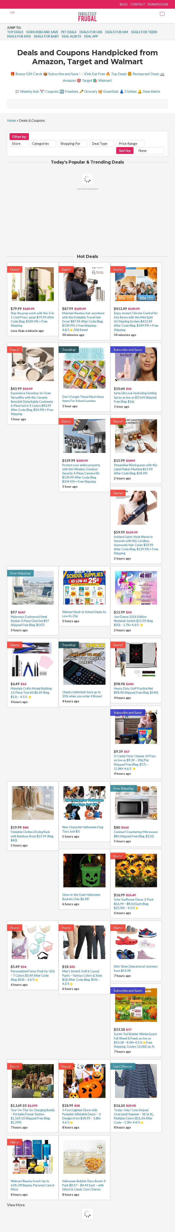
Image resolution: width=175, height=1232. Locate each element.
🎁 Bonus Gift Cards (26, 73)
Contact (138, 4)
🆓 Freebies (68, 91)
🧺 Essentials (108, 91)
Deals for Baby (46, 36)
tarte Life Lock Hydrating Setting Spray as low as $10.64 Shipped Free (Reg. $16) (135, 397)
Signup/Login (157, 4)
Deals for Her (91, 32)
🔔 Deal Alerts (148, 91)
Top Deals (15, 32)
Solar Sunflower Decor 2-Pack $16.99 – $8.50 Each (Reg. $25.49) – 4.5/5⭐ (134, 903)
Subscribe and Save (42, 32)
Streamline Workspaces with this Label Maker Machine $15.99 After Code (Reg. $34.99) (135, 469)
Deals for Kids (19, 36)
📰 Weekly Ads (27, 91)
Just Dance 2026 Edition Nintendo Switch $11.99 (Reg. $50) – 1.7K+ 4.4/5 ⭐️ (133, 621)
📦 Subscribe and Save (60, 73)
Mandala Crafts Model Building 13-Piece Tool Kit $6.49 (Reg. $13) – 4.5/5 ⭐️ (31, 692)
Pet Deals (69, 32)
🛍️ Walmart (102, 80)
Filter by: (19, 137)
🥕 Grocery (88, 91)
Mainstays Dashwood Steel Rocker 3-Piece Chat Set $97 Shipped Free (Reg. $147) (30, 621)
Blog (124, 4)
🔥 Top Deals (116, 73)
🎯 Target (84, 80)
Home (11, 120)
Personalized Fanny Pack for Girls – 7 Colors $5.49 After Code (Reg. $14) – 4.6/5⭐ (33, 975)
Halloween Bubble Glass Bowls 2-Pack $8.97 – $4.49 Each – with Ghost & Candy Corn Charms (84, 1185)
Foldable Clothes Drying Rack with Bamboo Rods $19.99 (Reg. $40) (32, 836)
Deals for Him (116, 32)
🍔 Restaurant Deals (143, 73)
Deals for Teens (144, 32)
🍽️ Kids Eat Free (92, 73)
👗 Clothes (128, 91)
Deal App (91, 36)
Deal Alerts (71, 36)
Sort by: (125, 150)
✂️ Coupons (49, 91)
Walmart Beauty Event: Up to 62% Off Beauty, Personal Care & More (32, 1185)
